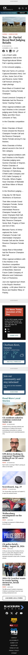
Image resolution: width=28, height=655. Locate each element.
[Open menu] (26, 8)
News (4, 424)
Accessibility (14, 640)
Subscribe (14, 392)
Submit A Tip (14, 643)
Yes (8, 331)
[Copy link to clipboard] (17, 51)
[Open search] (23, 8)
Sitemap (14, 653)
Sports (4, 489)
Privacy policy (14, 650)
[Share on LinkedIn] (10, 51)
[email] (14, 51)
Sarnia (4, 34)
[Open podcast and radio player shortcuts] (19, 8)
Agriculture (13, 34)
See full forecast (14, 361)
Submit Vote (14, 335)
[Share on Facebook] (3, 51)
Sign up (22, 12)
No (8, 329)
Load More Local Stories (14, 598)
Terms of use (14, 648)
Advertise (14, 645)
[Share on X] (7, 51)
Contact (14, 637)
